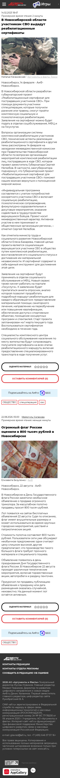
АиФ (30, 480)
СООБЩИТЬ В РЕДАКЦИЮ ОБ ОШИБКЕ (25, 673)
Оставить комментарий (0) (30, 378)
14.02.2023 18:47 (9, 12)
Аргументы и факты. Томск (42, 77)
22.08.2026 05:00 (10, 417)
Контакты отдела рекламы (20, 668)
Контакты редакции (16, 664)
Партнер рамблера (29, 763)
